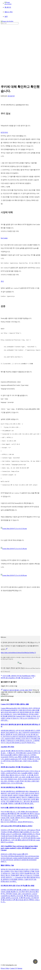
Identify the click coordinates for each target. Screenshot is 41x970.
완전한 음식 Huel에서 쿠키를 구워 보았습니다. (16, 678)
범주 (6, 16)
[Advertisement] (8, 53)
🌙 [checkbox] (35, 961)
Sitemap (19, 968)
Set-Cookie (4, 238)
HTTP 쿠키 (4, 132)
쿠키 (9, 96)
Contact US (13, 968)
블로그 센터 (9, 12)
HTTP (13, 96)
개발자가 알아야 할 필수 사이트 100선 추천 (17, 690)
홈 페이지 (8, 7)
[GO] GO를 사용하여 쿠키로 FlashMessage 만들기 (18, 676)
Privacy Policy (5, 968)
